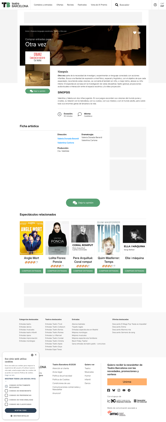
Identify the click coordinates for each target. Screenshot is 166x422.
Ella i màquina (134, 258)
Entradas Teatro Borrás (54, 330)
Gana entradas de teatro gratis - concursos (88, 344)
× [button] (35, 355)
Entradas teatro (25, 324)
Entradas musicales (26, 330)
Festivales (82, 5)
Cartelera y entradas (43, 5)
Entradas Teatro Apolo (53, 344)
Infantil (88, 379)
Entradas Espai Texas (53, 349)
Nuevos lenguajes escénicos (42, 31)
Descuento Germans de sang (123, 332)
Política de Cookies (61, 379)
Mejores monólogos (79, 332)
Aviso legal (57, 372)
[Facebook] (108, 390)
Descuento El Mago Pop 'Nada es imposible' (129, 324)
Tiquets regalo (77, 327)
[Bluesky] (113, 390)
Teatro (56, 31)
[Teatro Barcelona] (15, 4)
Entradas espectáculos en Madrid (85, 330)
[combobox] (133, 4)
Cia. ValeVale (63, 151)
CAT (162, 3)
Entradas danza (25, 327)
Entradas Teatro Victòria (54, 341)
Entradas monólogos (27, 341)
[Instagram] (119, 390)
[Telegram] (129, 390)
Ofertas (60, 5)
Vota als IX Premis (99, 5)
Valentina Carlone (65, 142)
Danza (87, 383)
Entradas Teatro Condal (54, 338)
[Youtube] (124, 390)
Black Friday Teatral (79, 341)
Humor (88, 375)
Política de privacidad (62, 375)
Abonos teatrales (78, 324)
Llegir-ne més (10, 375)
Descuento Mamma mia (121, 330)
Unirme (127, 381)
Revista (70, 5)
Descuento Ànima (119, 327)
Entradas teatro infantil (28, 332)
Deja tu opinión (39, 91)
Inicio (27, 31)
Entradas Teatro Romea (54, 332)
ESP (162, 6)
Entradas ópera (25, 335)
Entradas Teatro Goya (53, 346)
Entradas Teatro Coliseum (55, 327)
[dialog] (20, 386)
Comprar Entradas (31, 271)
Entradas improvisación (28, 338)
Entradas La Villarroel (53, 335)
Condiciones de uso (61, 383)
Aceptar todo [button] (21, 410)
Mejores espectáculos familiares (84, 338)
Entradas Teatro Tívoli (53, 324)
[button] (20, 380)
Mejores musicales (79, 335)
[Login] (155, 4)
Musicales (89, 372)
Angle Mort (31, 258)
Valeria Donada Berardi (68, 138)
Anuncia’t (56, 393)
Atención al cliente (60, 368)
